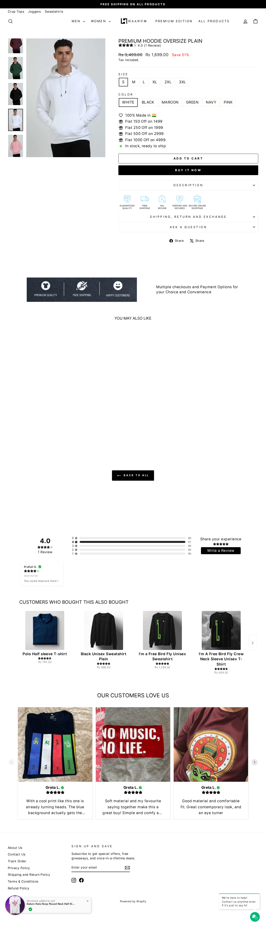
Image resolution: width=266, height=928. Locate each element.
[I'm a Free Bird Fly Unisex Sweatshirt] (162, 630)
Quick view (37, 415)
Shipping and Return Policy (29, 875)
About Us (15, 848)
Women (99, 21)
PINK (228, 102)
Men (77, 21)
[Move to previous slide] (11, 763)
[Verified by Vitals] (30, 909)
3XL (182, 82)
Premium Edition (174, 21)
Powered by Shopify (133, 901)
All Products (214, 21)
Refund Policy (18, 888)
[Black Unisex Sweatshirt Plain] (103, 630)
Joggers (34, 11)
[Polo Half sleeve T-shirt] (44, 630)
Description (188, 185)
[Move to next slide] (254, 763)
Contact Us (17, 854)
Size (123, 74)
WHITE (128, 102)
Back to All (135, 475)
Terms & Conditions (23, 881)
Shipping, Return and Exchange (188, 217)
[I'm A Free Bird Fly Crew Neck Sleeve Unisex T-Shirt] (221, 630)
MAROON (170, 102)
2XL (168, 82)
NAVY (211, 102)
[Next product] (252, 643)
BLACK (148, 102)
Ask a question (188, 227)
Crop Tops (16, 11)
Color (125, 94)
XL (154, 82)
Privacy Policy (19, 868)
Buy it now (188, 170)
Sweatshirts (54, 11)
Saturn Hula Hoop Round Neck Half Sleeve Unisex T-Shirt (51, 903)
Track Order (17, 861)
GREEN (192, 102)
